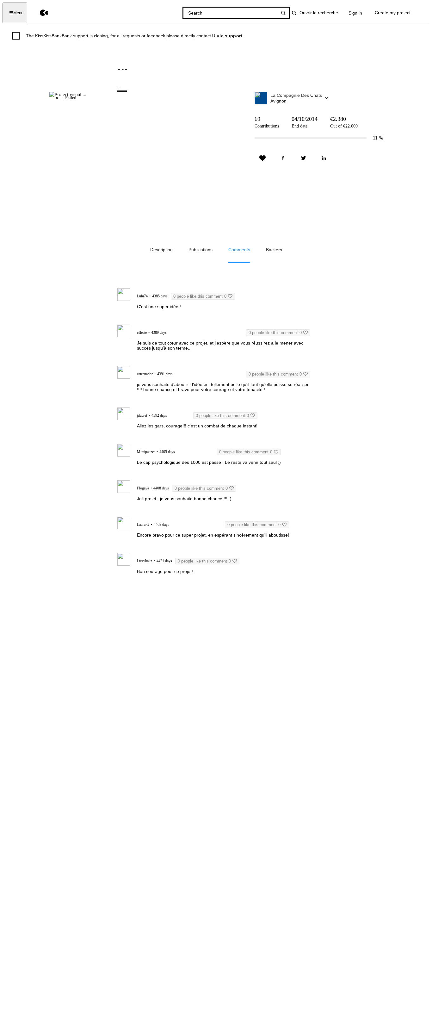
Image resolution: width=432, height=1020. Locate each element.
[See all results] (283, 13)
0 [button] (199, 296)
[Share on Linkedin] (324, 158)
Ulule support (227, 35)
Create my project (392, 12)
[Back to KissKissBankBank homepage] (39, 12)
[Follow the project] (262, 158)
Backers (274, 249)
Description (161, 249)
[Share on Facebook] (283, 158)
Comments (239, 249)
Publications (200, 249)
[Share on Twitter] (304, 158)
